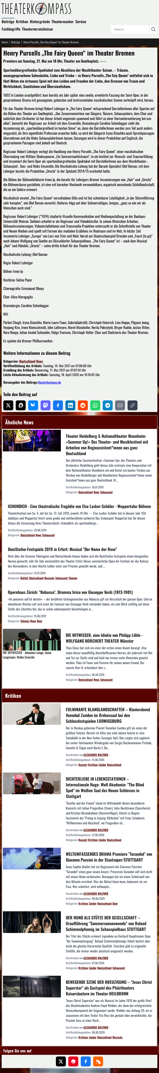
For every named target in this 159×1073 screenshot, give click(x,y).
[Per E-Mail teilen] (120, 405)
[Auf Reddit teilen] (83, 405)
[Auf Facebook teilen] (58, 405)
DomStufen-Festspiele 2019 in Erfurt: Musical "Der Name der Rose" (62, 549)
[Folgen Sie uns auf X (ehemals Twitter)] (61, 1061)
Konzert (82, 764)
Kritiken (22, 21)
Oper (39, 621)
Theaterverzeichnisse (37, 29)
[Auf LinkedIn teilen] (70, 405)
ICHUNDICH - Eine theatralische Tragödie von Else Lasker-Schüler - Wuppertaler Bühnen (79, 506)
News (39, 361)
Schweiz (24, 621)
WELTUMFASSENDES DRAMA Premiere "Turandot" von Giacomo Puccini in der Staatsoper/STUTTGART (109, 857)
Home (5, 42)
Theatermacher (63, 21)
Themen (73, 578)
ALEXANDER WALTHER (95, 755)
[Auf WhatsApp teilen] (95, 405)
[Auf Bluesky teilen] (33, 405)
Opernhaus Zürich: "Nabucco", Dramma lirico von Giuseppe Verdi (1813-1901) (70, 592)
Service (80, 21)
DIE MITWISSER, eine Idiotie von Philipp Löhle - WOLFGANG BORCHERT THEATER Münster (104, 638)
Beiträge (8, 21)
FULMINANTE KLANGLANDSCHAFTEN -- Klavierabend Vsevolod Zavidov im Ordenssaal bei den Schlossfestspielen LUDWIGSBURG (108, 715)
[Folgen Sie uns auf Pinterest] (73, 1061)
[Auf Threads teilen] (21, 405)
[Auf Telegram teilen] (108, 405)
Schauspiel (106, 492)
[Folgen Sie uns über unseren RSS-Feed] (98, 1061)
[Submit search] (153, 29)
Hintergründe (40, 21)
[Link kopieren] (132, 405)
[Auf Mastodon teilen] (46, 405)
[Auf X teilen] (8, 405)
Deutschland (27, 361)
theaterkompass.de (49, 382)
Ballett (24, 578)
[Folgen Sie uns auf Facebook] (86, 1061)
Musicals (49, 578)
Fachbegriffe (11, 29)
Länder (102, 764)
